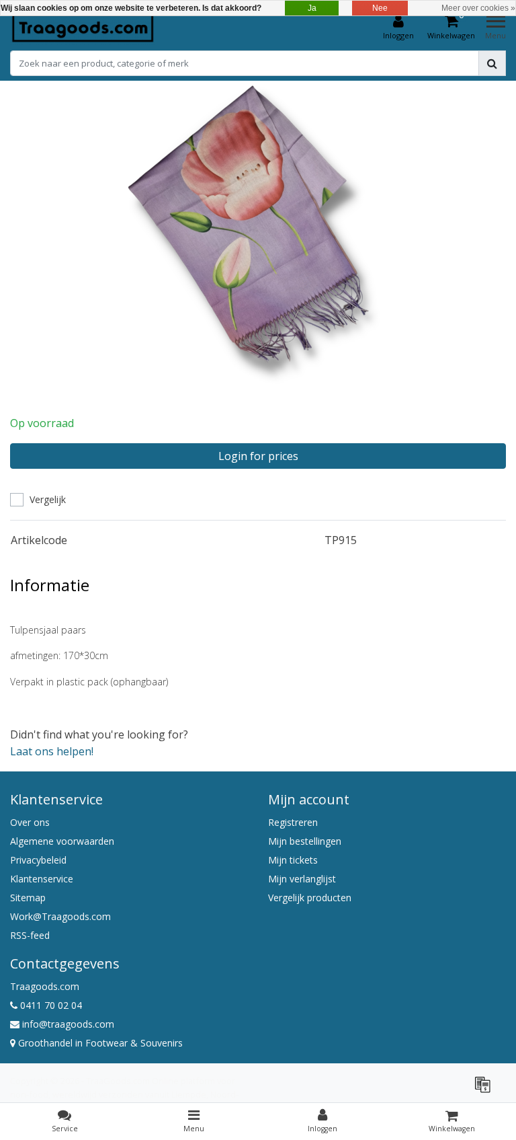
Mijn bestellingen (304, 841)
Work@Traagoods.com (60, 916)
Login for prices (258, 456)
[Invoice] (486, 1090)
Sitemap (28, 897)
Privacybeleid (38, 859)
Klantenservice (41, 878)
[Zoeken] (492, 63)
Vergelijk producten (309, 897)
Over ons (30, 822)
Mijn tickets (293, 859)
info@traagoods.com (68, 1024)
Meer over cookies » (478, 8)
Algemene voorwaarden (62, 841)
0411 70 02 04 (49, 1005)
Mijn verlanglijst (302, 878)
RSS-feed (30, 935)
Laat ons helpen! (51, 751)
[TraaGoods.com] (82, 27)
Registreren (293, 822)
